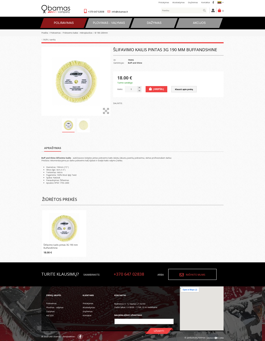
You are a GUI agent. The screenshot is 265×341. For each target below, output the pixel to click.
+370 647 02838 (96, 11)
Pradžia (44, 32)
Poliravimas (51, 303)
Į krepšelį (158, 89)
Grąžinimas (88, 311)
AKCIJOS (50, 315)
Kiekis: (120, 89)
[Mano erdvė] (213, 10)
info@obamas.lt (120, 11)
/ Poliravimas (55, 32)
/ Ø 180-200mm (100, 32)
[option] (75, 81)
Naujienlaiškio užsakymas (128, 315)
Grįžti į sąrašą (49, 39)
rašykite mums (195, 274)
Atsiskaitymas (89, 307)
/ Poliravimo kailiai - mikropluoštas (76, 32)
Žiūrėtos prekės (59, 199)
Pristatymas (88, 303)
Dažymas (50, 311)
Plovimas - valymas (54, 307)
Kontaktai (87, 315)
